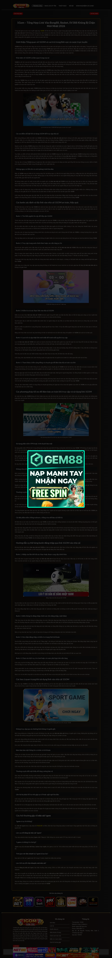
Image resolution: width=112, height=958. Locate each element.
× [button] (82, 452)
